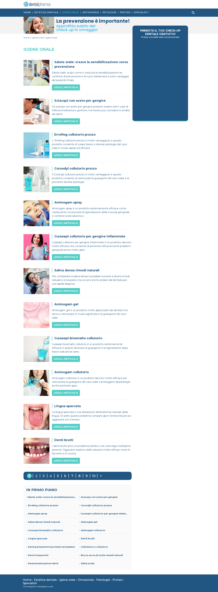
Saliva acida (87, 563)
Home (27, 12)
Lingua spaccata (37, 538)
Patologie (109, 12)
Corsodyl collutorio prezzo (96, 505)
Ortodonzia (90, 12)
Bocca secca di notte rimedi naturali (102, 555)
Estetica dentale (46, 12)
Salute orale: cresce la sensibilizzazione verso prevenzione (52, 497)
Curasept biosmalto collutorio (45, 530)
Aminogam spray (37, 513)
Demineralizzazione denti (43, 563)
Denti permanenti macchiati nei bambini (51, 547)
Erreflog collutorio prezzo (43, 505)
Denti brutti (88, 538)
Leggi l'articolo (66, 87)
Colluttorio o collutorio (94, 547)
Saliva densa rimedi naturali (44, 522)
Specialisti (141, 12)
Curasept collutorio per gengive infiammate (105, 513)
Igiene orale (70, 12)
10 (94, 476)
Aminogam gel (89, 522)
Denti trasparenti (38, 555)
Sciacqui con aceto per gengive (99, 497)
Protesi (125, 12)
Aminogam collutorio (93, 530)
